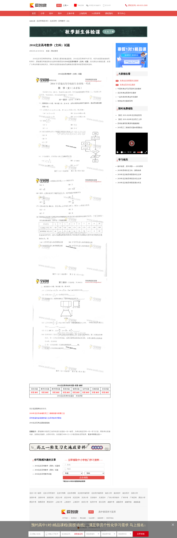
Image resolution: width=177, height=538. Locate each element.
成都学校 (128, 502)
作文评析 (79, 396)
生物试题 (95, 389)
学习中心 (121, 13)
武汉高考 (76, 497)
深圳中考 (33, 497)
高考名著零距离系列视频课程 (128, 123)
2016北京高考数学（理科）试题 (46, 470)
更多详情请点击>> (95, 434)
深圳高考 (50, 497)
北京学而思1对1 (42, 21)
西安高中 (50, 502)
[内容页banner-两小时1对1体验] (88, 31)
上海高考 (83, 13)
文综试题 (105, 389)
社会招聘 (92, 518)
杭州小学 (85, 502)
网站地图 (83, 518)
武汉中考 (67, 497)
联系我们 (74, 518)
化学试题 (85, 389)
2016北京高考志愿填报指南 (39, 423)
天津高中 (102, 497)
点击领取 (83, 477)
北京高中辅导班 (97, 493)
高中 (60, 13)
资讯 (59, 5)
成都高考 (119, 502)
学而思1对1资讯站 (43, 5)
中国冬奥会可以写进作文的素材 (129, 89)
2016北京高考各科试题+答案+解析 (70, 385)
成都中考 (111, 502)
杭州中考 (93, 502)
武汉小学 (59, 497)
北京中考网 (61, 493)
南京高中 (125, 493)
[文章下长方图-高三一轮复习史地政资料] (69, 445)
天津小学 (85, 497)
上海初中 (67, 502)
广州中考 (124, 497)
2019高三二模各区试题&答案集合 (130, 127)
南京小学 (108, 493)
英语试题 (66, 389)
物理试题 (76, 389)
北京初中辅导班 (83, 493)
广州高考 (133, 497)
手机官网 (81, 5)
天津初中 (93, 497)
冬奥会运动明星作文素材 (129, 80)
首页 (34, 13)
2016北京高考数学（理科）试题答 (47, 466)
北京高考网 (71, 493)
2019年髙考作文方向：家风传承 (129, 170)
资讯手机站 (110, 518)
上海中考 (70, 13)
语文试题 (34, 389)
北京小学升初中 (49, 493)
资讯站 (75, 512)
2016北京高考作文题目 (65, 396)
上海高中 (76, 502)
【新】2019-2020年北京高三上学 (130, 119)
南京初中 (117, 493)
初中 (51, 13)
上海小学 (59, 502)
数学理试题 (56, 389)
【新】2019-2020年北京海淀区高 (130, 115)
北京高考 (53, 21)
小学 (42, 13)
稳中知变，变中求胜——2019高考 (130, 166)
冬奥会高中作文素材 (127, 85)
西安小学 (142, 497)
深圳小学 (134, 493)
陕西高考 (41, 502)
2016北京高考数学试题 (43, 474)
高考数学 (61, 21)
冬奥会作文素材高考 (125, 101)
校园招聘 (100, 518)
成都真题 (137, 502)
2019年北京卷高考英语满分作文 (129, 183)
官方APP (108, 5)
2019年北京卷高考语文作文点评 (129, 178)
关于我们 (65, 518)
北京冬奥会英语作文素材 (127, 93)
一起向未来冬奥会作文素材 (128, 97)
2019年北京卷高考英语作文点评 (129, 174)
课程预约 (109, 13)
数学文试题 (45, 389)
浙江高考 (102, 502)
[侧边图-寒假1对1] (132, 55)
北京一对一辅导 (35, 493)
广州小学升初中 (113, 497)
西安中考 (33, 502)
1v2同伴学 (96, 13)
